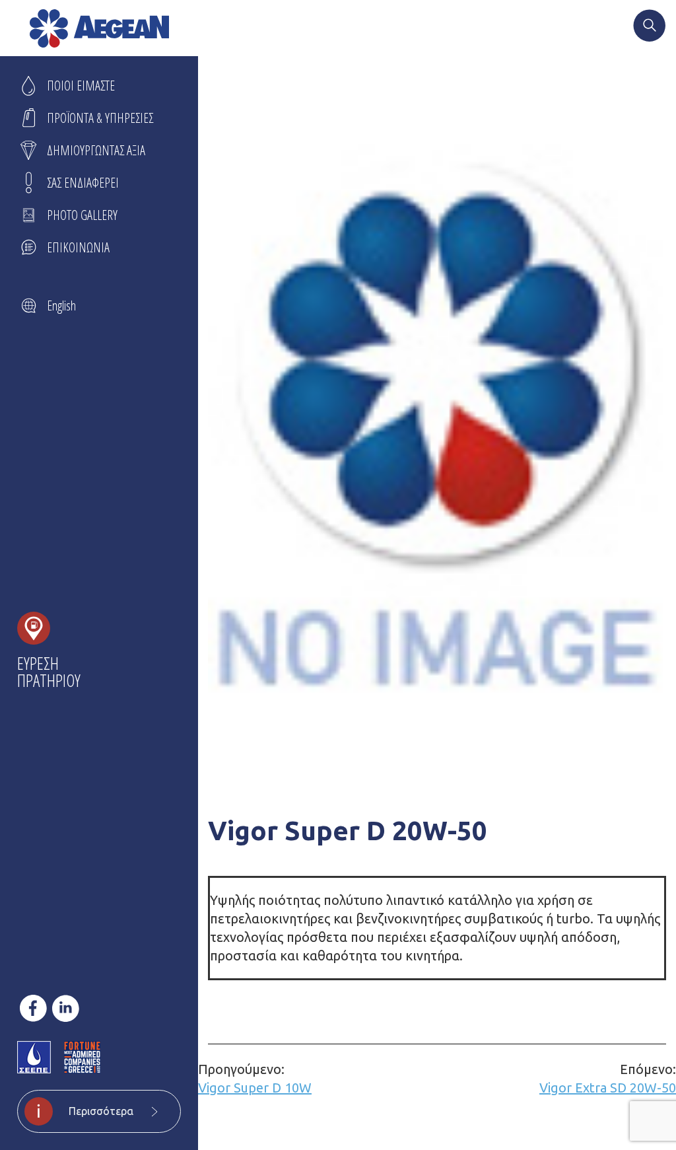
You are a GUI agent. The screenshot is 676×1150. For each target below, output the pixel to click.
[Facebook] (33, 1008)
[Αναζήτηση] (649, 27)
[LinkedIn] (65, 1008)
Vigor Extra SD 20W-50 (607, 1078)
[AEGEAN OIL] (99, 28)
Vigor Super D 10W (255, 1078)
